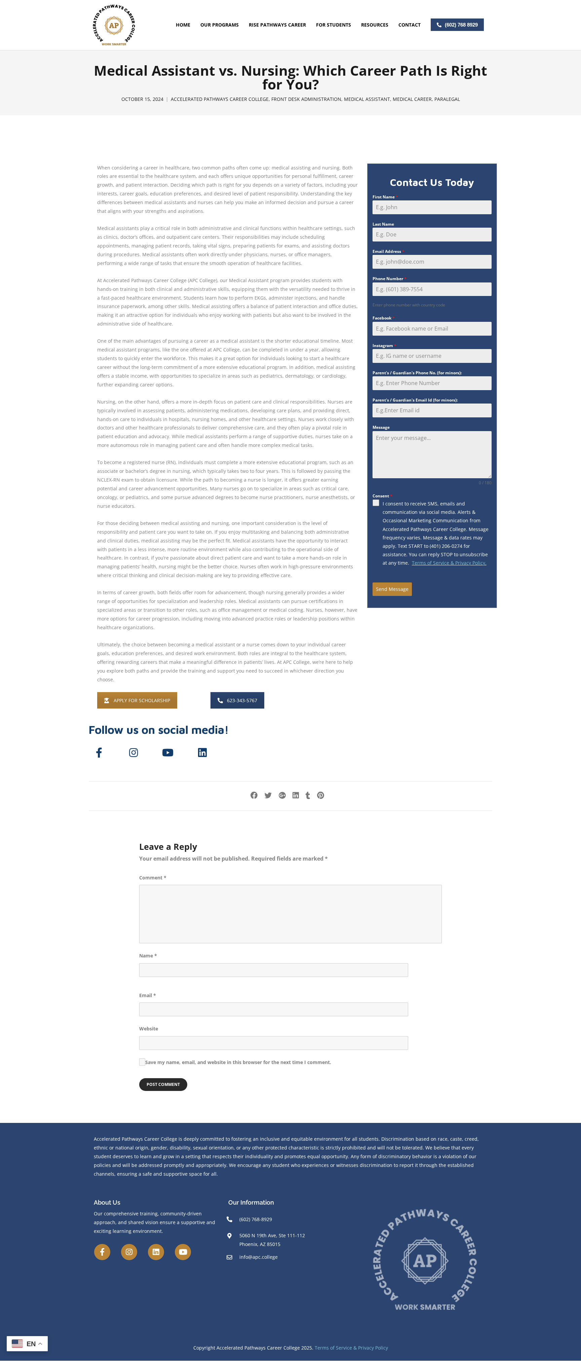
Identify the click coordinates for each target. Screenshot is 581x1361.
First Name (385, 197)
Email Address (388, 251)
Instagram (384, 345)
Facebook (384, 318)
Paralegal (447, 99)
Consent (382, 496)
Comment (152, 877)
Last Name (383, 224)
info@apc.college (258, 1257)
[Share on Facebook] (254, 795)
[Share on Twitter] (268, 795)
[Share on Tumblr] (308, 795)
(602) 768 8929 (461, 25)
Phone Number (389, 278)
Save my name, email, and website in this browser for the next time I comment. (238, 1062)
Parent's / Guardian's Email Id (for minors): (415, 400)
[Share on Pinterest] (320, 795)
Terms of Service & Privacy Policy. (449, 563)
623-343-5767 (242, 700)
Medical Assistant (367, 99)
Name (148, 955)
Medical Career (412, 99)
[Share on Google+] (282, 795)
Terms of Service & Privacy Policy (351, 1348)
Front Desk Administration (306, 99)
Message (381, 427)
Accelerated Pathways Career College (220, 99)
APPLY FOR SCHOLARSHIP (142, 700)
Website (148, 1028)
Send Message (392, 589)
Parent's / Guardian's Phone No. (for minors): (417, 373)
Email (147, 995)
